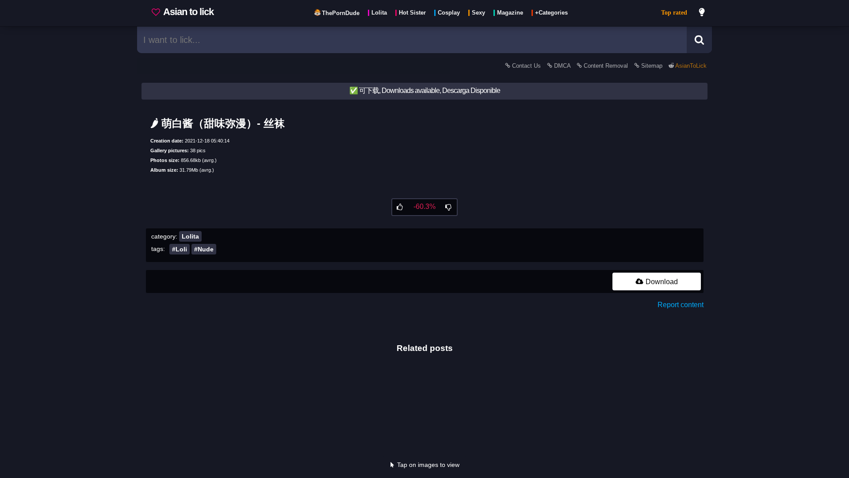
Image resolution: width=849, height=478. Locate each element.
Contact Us (526, 65)
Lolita (190, 236)
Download (661, 281)
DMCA (562, 65)
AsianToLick (690, 65)
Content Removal (606, 65)
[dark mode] (702, 13)
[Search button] (699, 40)
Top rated (674, 12)
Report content (681, 304)
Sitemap (651, 65)
